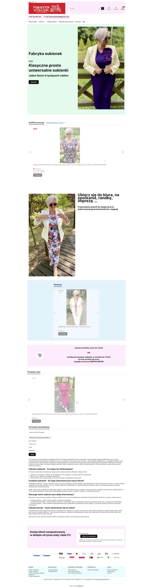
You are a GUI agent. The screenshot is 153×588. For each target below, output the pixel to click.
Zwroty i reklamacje (34, 569)
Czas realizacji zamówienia (75, 573)
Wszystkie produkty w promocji (55, 122)
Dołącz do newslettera (89, 536)
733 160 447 (87, 579)
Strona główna (111, 571)
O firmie (109, 573)
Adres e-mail (32, 444)
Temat (30, 447)
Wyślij (32, 454)
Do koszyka (38, 175)
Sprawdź (34, 82)
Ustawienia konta (52, 571)
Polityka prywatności (93, 569)
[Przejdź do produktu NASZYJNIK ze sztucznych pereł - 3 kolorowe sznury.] (76, 307)
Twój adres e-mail (83, 533)
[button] (102, 8)
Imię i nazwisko (33, 440)
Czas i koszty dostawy (74, 571)
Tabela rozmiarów (33, 571)
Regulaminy (32, 574)
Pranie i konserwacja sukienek (36, 573)
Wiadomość (32, 450)
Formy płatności (72, 569)
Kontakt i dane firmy (112, 569)
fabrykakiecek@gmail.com (102, 579)
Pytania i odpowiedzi (34, 576)
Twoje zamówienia (53, 569)
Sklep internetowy (76, 585)
